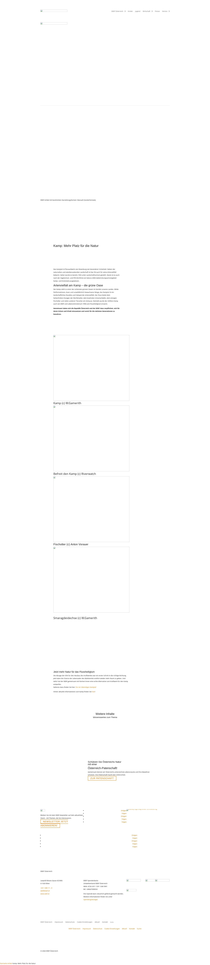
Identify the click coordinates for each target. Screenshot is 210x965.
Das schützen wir (50, 100)
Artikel (9, 963)
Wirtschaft (146, 11)
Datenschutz (70, 922)
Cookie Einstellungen (84, 922)
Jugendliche (112, 165)
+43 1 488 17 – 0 (46, 888)
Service (164, 11)
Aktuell (138, 100)
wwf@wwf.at (45, 891)
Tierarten (63, 100)
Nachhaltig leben (84, 100)
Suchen (161, 165)
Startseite (3, 963)
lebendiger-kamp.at (136, 286)
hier (93, 692)
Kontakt (105, 922)
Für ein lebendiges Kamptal (138, 288)
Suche (139, 929)
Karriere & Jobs (141, 165)
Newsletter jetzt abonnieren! (54, 823)
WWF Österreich (117, 11)
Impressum (59, 922)
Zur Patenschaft (102, 778)
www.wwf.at (44, 894)
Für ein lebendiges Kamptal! (86, 687)
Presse (157, 11)
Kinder (103, 165)
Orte (72, 100)
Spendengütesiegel (90, 899)
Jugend (137, 11)
